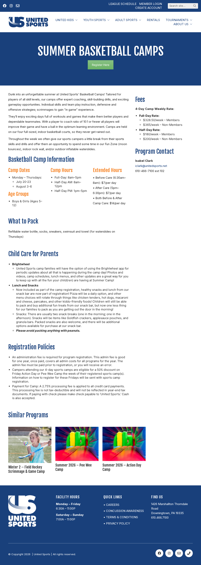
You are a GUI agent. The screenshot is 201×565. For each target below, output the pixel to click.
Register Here (100, 64)
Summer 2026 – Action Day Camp (121, 467)
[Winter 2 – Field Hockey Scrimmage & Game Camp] (29, 445)
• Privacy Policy (116, 523)
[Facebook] (159, 553)
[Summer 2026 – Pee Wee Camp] (77, 444)
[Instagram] (169, 553)
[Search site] (194, 6)
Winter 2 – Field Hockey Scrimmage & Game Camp (26, 469)
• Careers (111, 505)
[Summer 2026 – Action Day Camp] (124, 444)
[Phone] (189, 553)
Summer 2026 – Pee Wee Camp (73, 467)
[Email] (179, 553)
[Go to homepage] (28, 22)
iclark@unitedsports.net (151, 166)
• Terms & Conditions (120, 517)
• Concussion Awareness (123, 511)
